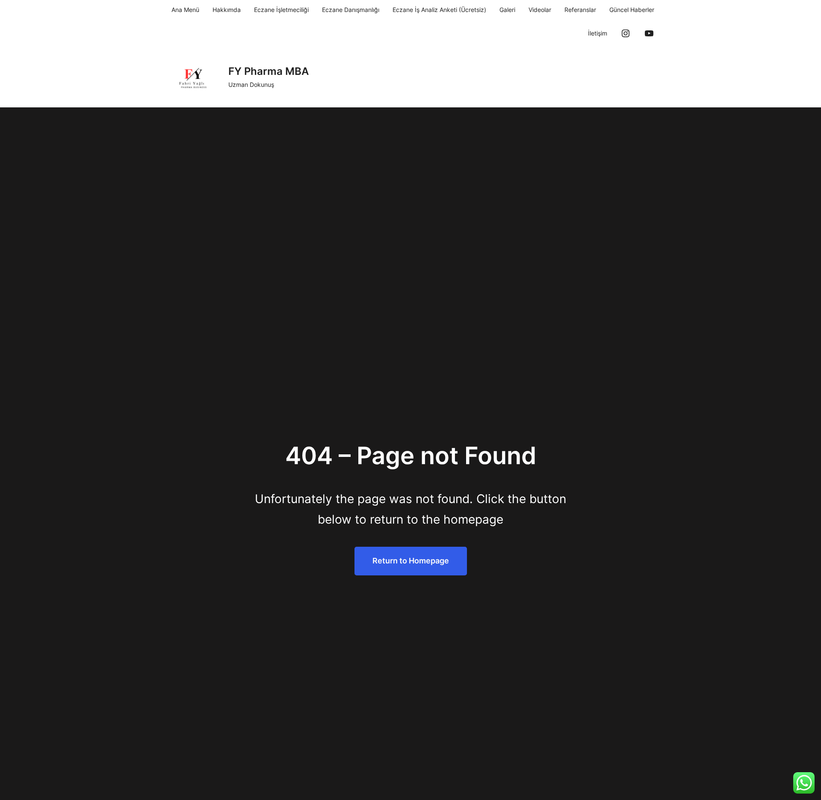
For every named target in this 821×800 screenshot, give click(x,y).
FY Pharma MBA (268, 71)
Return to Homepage (410, 560)
